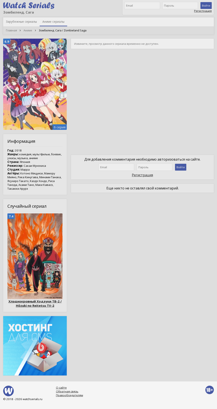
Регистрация (203, 11)
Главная (11, 30)
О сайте (61, 387)
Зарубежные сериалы (21, 22)
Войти (206, 5)
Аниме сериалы (53, 22)
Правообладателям (69, 395)
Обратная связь (67, 391)
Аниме (28, 30)
